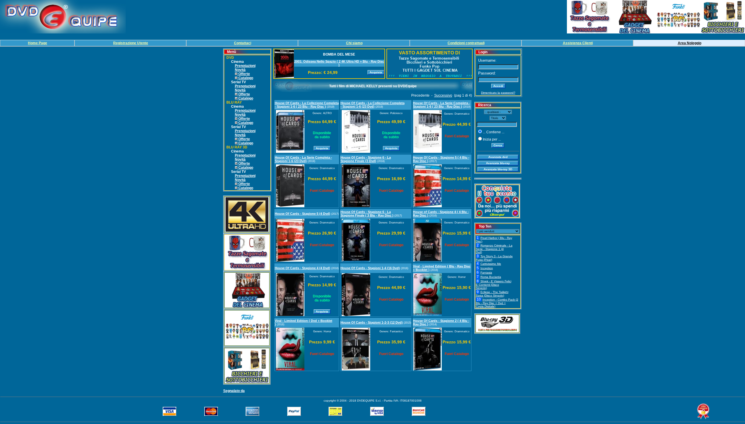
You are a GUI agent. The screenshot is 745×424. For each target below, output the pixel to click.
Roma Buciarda (490, 276)
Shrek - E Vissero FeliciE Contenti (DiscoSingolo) (493, 285)
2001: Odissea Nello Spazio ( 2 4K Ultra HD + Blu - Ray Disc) (339, 63)
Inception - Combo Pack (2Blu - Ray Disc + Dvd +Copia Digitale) (497, 303)
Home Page (37, 43)
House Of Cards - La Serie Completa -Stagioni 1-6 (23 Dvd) (303, 159)
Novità (240, 70)
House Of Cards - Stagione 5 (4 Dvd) (302, 213)
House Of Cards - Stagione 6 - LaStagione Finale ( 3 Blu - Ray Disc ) (366, 213)
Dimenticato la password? (498, 92)
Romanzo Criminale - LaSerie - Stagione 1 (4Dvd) (494, 249)
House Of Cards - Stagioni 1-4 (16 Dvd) (370, 268)
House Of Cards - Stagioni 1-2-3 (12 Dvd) (371, 322)
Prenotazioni (245, 66)
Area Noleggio (689, 43)
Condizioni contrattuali (466, 43)
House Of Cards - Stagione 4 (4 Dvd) (302, 268)
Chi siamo (354, 43)
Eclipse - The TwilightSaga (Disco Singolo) (492, 293)
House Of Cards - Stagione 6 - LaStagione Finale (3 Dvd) (365, 159)
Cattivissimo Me (490, 263)
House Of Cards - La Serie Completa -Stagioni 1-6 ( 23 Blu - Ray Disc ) (441, 104)
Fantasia (486, 272)
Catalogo (245, 78)
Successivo (443, 95)
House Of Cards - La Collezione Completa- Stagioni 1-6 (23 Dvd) (372, 104)
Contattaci (242, 43)
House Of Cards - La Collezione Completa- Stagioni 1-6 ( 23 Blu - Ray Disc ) (307, 104)
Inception (486, 268)
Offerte (243, 74)
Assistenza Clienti (578, 43)
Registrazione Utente (130, 43)
